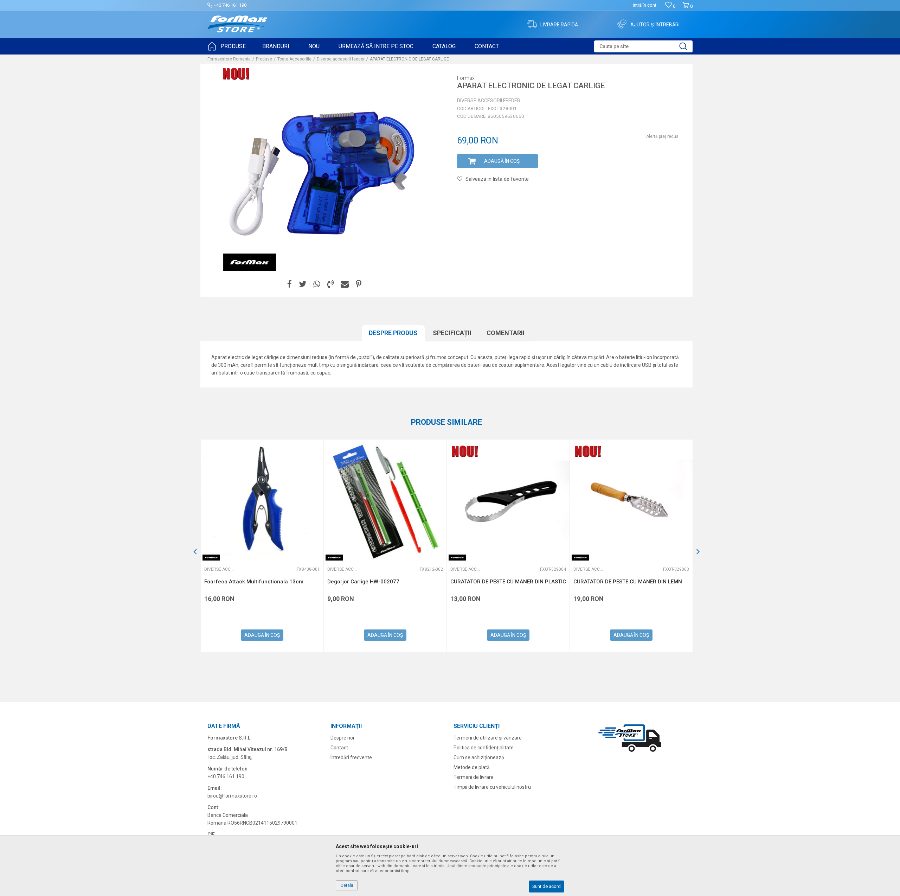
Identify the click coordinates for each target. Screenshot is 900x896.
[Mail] (345, 284)
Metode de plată (472, 767)
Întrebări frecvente (351, 757)
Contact (339, 747)
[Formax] (249, 262)
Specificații (452, 333)
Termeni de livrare (474, 777)
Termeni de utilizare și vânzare (488, 738)
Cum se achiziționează (479, 757)
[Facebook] (289, 284)
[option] (261, 546)
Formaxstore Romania (229, 59)
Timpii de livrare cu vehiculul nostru (492, 787)
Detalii (347, 885)
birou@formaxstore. (229, 796)
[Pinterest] (358, 284)
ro (254, 796)
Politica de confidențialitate (484, 747)
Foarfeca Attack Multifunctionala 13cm (253, 581)
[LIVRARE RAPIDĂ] (532, 24)
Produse (264, 59)
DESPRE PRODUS (393, 333)
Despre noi (342, 738)
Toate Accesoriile (294, 59)
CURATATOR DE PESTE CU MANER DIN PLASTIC (508, 581)
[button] (643, 46)
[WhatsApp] (316, 284)
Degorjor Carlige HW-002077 (363, 581)
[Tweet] (302, 284)
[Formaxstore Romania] (237, 24)
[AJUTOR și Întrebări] (622, 24)
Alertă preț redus (662, 136)
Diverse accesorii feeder (341, 59)
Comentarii (506, 333)
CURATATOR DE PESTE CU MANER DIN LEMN (627, 581)
